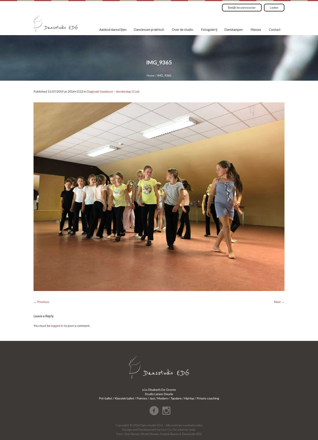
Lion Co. (166, 429)
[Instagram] (166, 410)
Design (127, 429)
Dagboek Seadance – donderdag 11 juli (113, 91)
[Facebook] (154, 410)
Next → (279, 302)
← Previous (41, 302)
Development (147, 429)
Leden (274, 7)
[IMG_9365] (159, 196)
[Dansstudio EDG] (56, 23)
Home (151, 75)
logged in (57, 325)
